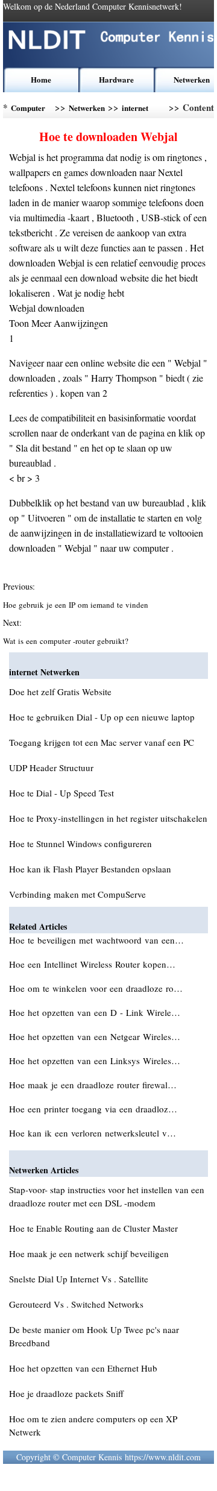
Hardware (116, 79)
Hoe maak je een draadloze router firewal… (93, 1085)
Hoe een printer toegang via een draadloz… (93, 1109)
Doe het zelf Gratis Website (60, 692)
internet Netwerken (140, 110)
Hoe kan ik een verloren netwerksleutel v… (92, 1133)
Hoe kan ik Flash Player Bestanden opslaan (90, 869)
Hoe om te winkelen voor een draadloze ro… (96, 988)
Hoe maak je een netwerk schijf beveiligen (89, 1253)
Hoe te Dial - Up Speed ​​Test (61, 793)
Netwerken (192, 79)
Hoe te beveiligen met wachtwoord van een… (96, 940)
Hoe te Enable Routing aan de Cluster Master (93, 1228)
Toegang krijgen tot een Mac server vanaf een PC (101, 742)
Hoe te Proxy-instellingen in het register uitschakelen (108, 818)
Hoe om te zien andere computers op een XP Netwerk (93, 1425)
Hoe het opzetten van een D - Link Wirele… (94, 1012)
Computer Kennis (28, 110)
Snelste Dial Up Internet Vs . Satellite (78, 1279)
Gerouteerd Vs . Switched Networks (76, 1304)
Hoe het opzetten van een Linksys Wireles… (94, 1060)
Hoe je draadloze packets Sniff (66, 1393)
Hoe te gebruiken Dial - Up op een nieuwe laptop (102, 717)
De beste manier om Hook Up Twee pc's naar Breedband (94, 1336)
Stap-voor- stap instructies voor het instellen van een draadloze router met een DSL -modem (106, 1196)
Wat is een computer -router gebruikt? (67, 640)
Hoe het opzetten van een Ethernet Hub (83, 1368)
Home (41, 79)
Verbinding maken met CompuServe (77, 894)
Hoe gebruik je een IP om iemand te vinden (77, 604)
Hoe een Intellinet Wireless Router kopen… (92, 964)
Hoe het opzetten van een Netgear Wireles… (94, 1036)
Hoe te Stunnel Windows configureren (80, 843)
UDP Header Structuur (51, 767)
